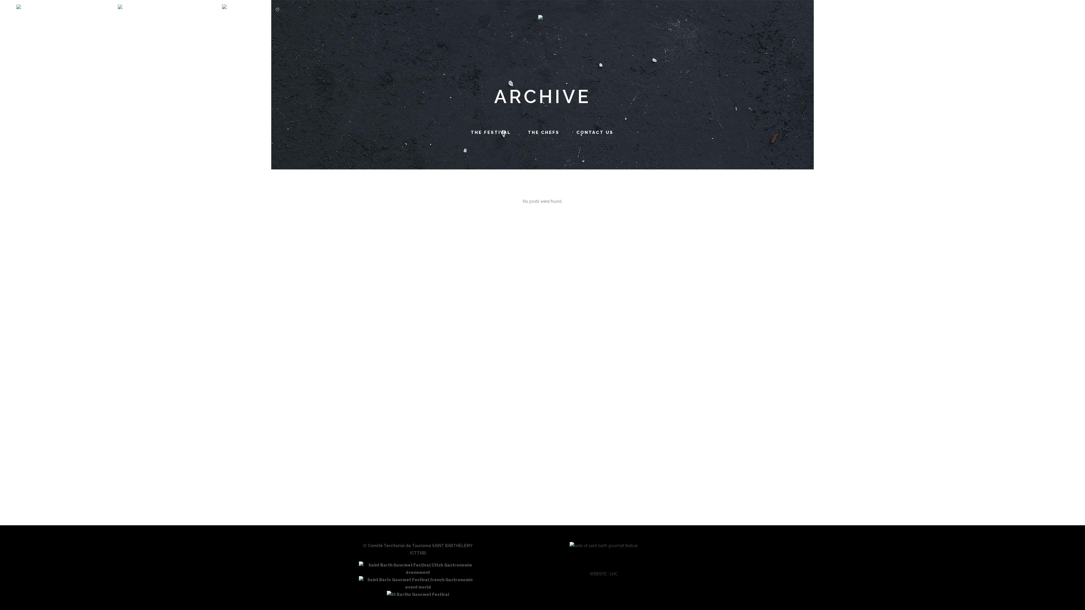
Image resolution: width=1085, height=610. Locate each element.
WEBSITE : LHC (604, 574)
